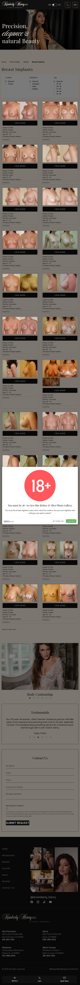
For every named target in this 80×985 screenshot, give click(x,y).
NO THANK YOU (58, 521)
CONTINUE (71, 521)
